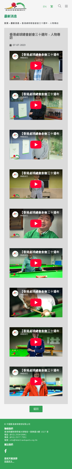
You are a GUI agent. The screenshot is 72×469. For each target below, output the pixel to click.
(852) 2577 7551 (18, 437)
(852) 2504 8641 (18, 434)
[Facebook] (7, 451)
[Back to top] (63, 461)
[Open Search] (60, 6)
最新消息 (15, 23)
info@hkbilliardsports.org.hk (24, 440)
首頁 (6, 23)
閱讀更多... (9, 461)
